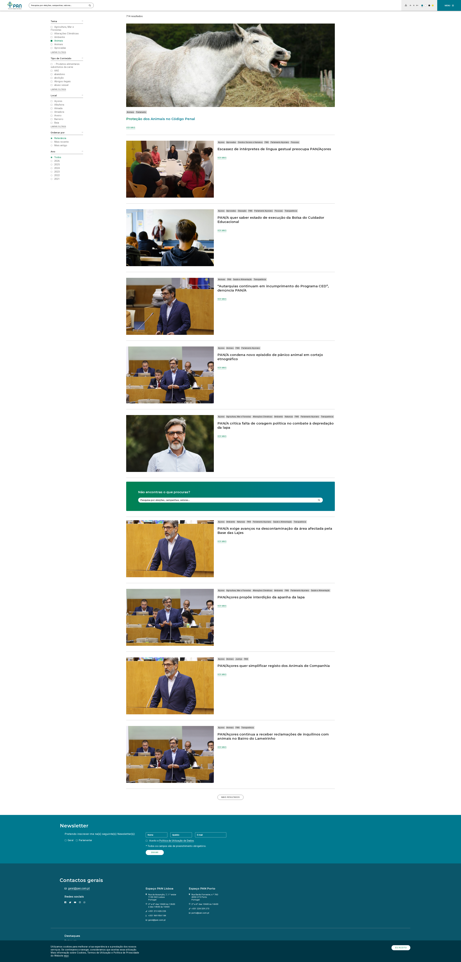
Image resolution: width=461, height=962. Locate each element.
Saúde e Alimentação (242, 279)
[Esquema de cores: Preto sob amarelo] (433, 5)
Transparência (291, 211)
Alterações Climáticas (262, 417)
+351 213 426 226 (157, 911)
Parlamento (141, 112)
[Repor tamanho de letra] (413, 5)
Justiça (239, 659)
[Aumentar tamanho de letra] (417, 5)
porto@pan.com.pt (200, 913)
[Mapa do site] (406, 5)
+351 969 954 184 (157, 915)
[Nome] (158, 834)
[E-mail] (210, 834)
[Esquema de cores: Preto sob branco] (426, 5)
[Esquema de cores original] (422, 5)
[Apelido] (182, 834)
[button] (449, 5)
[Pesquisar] (89, 5)
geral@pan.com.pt (79, 888)
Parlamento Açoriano (280, 142)
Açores (221, 142)
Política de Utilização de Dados (176, 840)
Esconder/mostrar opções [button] (82, 21)
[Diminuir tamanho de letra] (411, 5)
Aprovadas (231, 142)
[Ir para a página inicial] (14, 5)
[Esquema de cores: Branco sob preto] (429, 5)
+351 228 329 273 (200, 908)
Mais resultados (230, 797)
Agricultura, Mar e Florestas (238, 417)
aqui (66, 955)
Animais (130, 112)
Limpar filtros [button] (58, 52)
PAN (266, 142)
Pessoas (295, 142)
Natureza (289, 417)
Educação (242, 211)
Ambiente (278, 417)
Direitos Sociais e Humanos (250, 142)
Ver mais (130, 127)
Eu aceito (401, 948)
